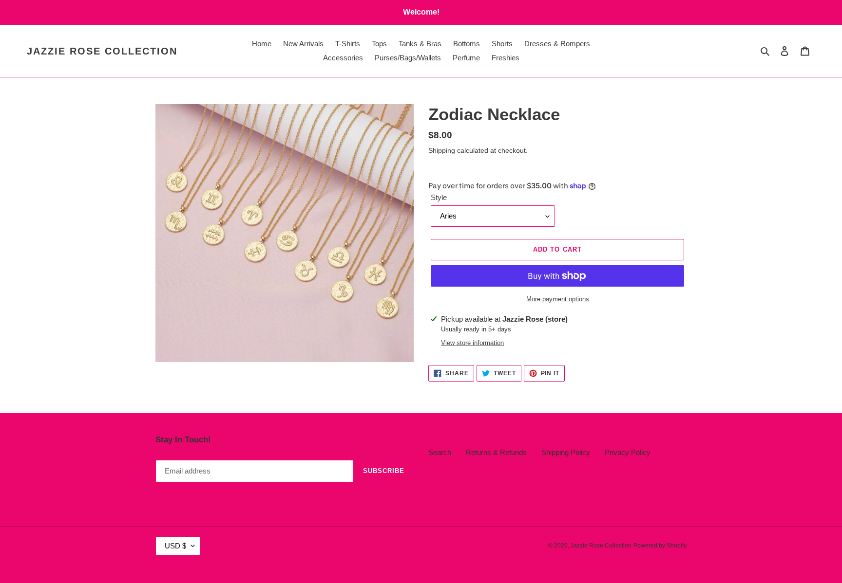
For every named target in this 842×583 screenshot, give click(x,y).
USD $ (175, 546)
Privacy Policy (628, 452)
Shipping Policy (565, 452)
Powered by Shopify (660, 545)
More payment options (557, 299)
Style (439, 197)
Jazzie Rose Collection (102, 51)
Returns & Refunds (496, 452)
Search (439, 452)
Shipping (441, 150)
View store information (472, 342)
